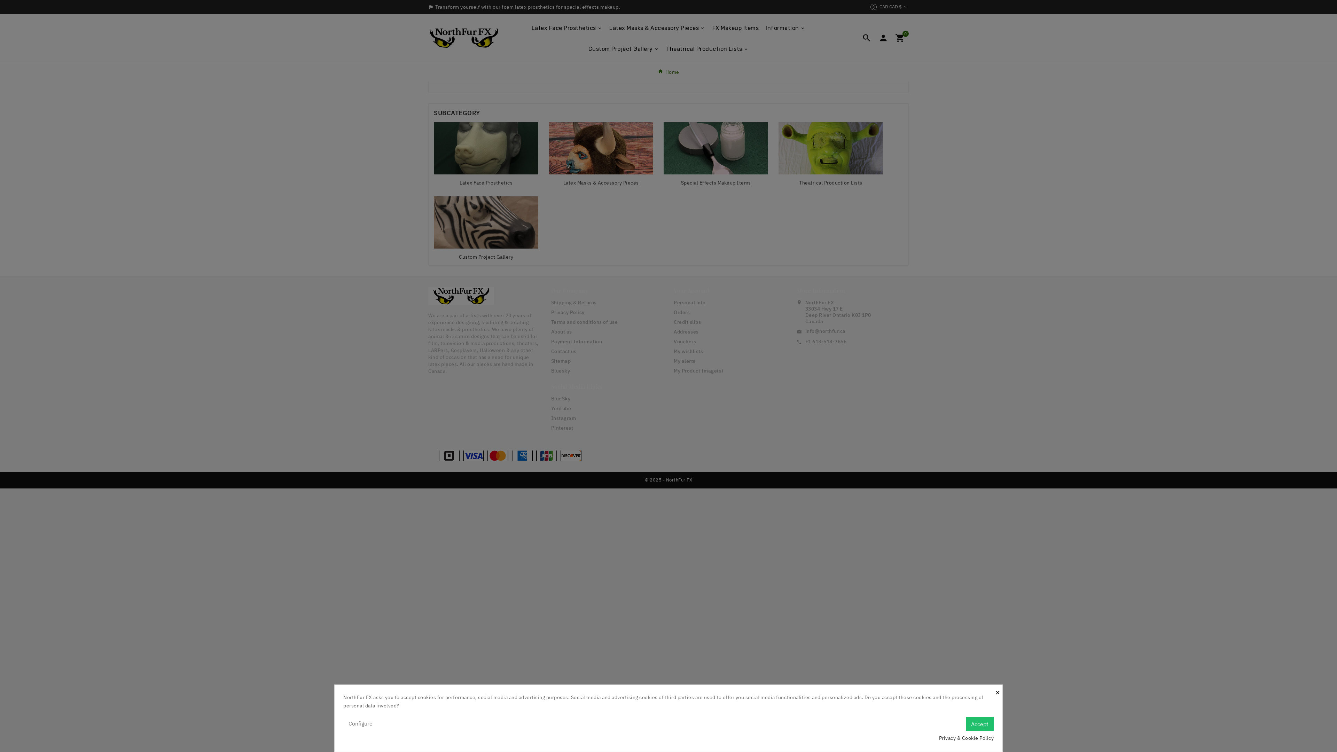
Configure (361, 723)
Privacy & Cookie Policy (966, 738)
